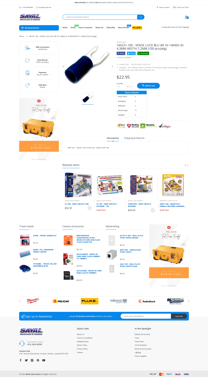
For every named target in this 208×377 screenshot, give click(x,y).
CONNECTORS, (151, 67)
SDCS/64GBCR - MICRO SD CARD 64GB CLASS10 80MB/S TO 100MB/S (88, 256)
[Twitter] (26, 361)
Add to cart (150, 86)
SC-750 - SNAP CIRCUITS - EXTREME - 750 (107, 205)
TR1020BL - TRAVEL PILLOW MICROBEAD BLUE (45, 265)
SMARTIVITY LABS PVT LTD (168, 201)
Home (21, 36)
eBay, (159, 67)
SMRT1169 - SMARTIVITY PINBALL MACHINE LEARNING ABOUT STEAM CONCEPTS (172, 205)
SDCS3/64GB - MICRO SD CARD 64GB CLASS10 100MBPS (89, 272)
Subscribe (179, 316)
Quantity (120, 83)
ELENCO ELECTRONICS (72, 201)
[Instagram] (32, 361)
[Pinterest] (37, 361)
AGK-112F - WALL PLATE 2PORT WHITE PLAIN (130, 265)
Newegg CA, (176, 67)
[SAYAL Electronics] (39, 17)
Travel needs (26, 226)
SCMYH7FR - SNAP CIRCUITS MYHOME (139, 205)
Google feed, (166, 67)
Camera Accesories (73, 226)
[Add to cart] (90, 208)
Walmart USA (149, 70)
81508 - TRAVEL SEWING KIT (45, 236)
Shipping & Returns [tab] (134, 138)
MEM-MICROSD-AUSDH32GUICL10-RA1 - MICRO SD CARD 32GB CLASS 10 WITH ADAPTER (88, 239)
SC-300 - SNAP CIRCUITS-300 (76, 204)
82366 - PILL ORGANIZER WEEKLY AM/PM (43, 251)
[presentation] (185, 165)
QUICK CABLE (121, 42)
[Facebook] (20, 361)
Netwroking (112, 226)
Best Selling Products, (136, 67)
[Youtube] (43, 361)
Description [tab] (113, 138)
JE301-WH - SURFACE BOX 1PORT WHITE (130, 251)
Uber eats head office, (135, 70)
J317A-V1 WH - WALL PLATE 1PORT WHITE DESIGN (131, 237)
